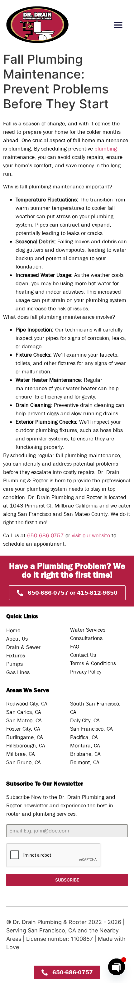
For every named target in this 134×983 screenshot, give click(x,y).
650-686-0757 (45, 535)
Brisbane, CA (85, 754)
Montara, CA (85, 745)
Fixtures (15, 655)
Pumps (14, 664)
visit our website (92, 535)
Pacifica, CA (84, 737)
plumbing (105, 148)
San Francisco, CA (91, 729)
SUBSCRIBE (67, 879)
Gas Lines (18, 672)
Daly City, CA (85, 720)
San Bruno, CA (23, 762)
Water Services (87, 630)
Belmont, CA (84, 762)
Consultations (86, 638)
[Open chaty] (116, 966)
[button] (118, 25)
